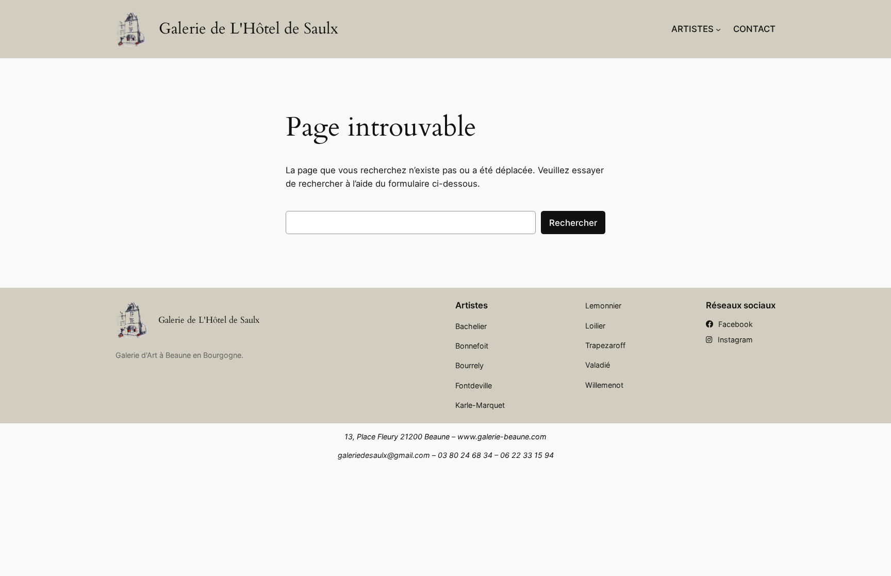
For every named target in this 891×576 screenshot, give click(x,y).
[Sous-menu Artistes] (718, 28)
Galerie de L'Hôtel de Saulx (248, 29)
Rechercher (573, 223)
